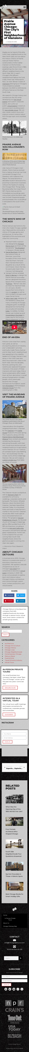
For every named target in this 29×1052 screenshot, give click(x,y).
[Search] (21, 958)
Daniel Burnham (12, 252)
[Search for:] (12, 631)
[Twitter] (9, 989)
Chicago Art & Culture (12, 645)
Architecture (9, 643)
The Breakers (19, 248)
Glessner (11, 430)
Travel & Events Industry (13, 660)
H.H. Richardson (8, 385)
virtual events (12, 106)
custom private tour (9, 460)
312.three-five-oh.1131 (14, 949)
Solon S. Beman (11, 275)
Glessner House (8, 388)
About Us (6, 923)
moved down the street (14, 315)
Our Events (9, 714)
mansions (6, 84)
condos (14, 292)
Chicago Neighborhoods (13, 652)
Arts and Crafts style (16, 528)
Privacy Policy (9, 1048)
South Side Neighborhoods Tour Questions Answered (14, 854)
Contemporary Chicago (13, 654)
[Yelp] (22, 989)
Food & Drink (9, 658)
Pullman (9, 284)
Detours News (10, 656)
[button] (24, 7)
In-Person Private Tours (10, 919)
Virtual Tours (9, 662)
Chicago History (10, 648)
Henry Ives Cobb (11, 298)
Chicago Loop (10, 650)
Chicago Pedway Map (10, 926)
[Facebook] (5, 989)
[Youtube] (13, 989)
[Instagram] (18, 989)
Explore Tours (10, 687)
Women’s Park (13, 495)
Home (5, 915)
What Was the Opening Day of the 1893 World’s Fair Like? (14, 809)
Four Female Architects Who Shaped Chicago (12, 831)
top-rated (13, 569)
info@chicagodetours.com (14, 943)
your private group (11, 110)
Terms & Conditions (18, 1048)
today (8, 311)
